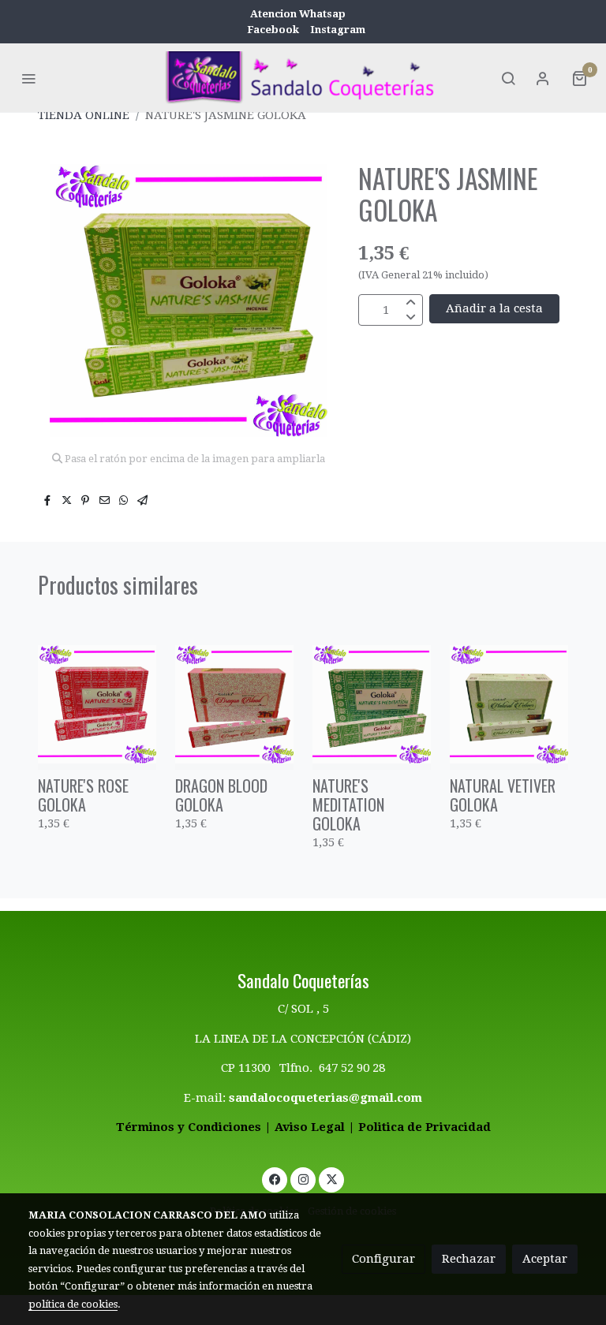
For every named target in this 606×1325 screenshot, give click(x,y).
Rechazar (469, 1259)
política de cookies (73, 1304)
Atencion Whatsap (298, 14)
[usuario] (543, 78)
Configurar (383, 1259)
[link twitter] (332, 1179)
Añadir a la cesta (494, 308)
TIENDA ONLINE (83, 115)
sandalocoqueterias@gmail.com (325, 1098)
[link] (303, 77)
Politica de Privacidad (424, 1127)
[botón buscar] (508, 78)
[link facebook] (275, 1179)
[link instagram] (303, 1179)
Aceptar (544, 1259)
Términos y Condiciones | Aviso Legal (230, 1127)
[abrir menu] (28, 78)
